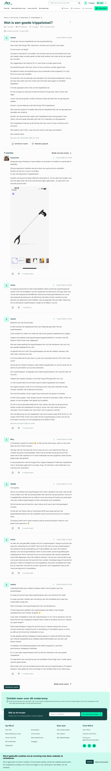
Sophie (13, 38)
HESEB (13, 484)
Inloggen (91, 3)
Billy (12, 439)
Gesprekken (24, 17)
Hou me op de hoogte (90, 714)
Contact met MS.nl (89, 734)
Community (14, 17)
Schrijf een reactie (11, 687)
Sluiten (89, 762)
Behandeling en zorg (18, 8)
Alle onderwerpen (63, 730)
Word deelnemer (37, 738)
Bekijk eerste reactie (61, 684)
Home (6, 17)
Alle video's (61, 734)
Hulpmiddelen (35, 17)
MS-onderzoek (44, 8)
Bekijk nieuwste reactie (60, 153)
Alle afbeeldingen (63, 738)
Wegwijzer (9, 745)
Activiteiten (35, 730)
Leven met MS (32, 8)
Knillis (12, 285)
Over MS (6, 8)
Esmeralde (14, 158)
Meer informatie (101, 762)
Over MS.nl (87, 730)
